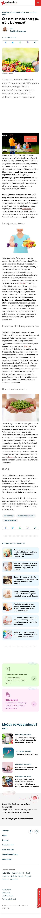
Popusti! (28, 876)
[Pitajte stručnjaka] (39, 897)
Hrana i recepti (8, 845)
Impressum (6, 893)
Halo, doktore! (8, 850)
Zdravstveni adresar (10, 854)
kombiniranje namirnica (26, 516)
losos (10, 457)
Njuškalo (14, 876)
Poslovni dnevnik (18, 873)
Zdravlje (5, 831)
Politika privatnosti (9, 899)
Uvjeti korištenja (8, 896)
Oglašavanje (6, 890)
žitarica (27, 346)
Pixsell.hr (5, 879)
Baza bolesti (7, 859)
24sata (20, 876)
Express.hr (14, 879)
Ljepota (5, 840)
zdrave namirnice (10, 520)
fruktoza (21, 283)
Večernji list (6, 873)
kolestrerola (26, 209)
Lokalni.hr (5, 876)
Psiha (4, 835)
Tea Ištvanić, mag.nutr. (18, 31)
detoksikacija (8, 516)
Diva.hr (28, 873)
